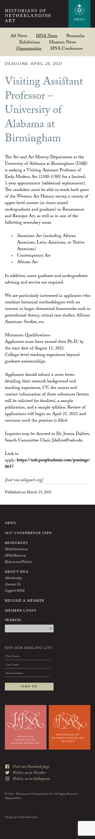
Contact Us (12, 585)
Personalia (75, 36)
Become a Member (24, 601)
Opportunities (28, 48)
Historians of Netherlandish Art (28, 16)
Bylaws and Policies (18, 562)
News (10, 523)
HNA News (46, 36)
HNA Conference (66, 48)
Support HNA (14, 591)
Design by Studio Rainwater (21, 817)
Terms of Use (13, 798)
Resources (16, 543)
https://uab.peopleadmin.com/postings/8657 (47, 464)
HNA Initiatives (16, 550)
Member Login (21, 611)
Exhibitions (29, 42)
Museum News (62, 42)
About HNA (17, 572)
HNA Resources (15, 556)
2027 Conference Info (28, 533)
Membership (13, 578)
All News (18, 36)
